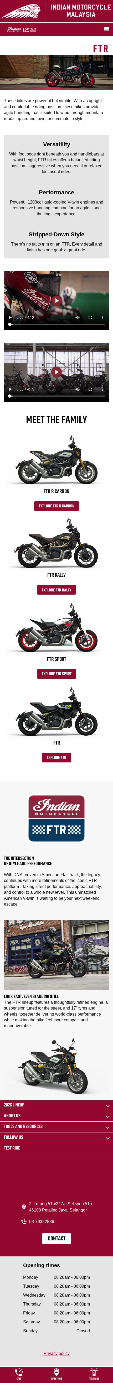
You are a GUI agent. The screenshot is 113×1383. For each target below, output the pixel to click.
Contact (56, 1238)
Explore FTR (56, 758)
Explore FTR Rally (56, 590)
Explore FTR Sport (56, 674)
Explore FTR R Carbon (56, 506)
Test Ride (12, 1148)
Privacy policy (57, 1353)
